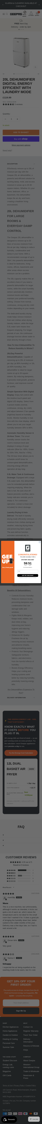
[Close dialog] (40, 542)
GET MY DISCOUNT (27, 575)
